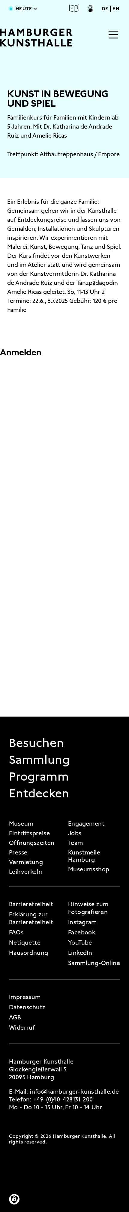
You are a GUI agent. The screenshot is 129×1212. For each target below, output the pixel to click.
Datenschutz (27, 1007)
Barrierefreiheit (31, 904)
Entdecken (39, 793)
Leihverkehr (26, 871)
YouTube (80, 942)
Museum (21, 823)
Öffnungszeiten (32, 842)
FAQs (16, 932)
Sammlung (39, 760)
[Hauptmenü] (113, 35)
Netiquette (24, 942)
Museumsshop (88, 869)
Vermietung (26, 862)
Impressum (25, 997)
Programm (39, 776)
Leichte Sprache (74, 8)
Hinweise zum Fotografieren (88, 908)
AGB (15, 1017)
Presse (18, 852)
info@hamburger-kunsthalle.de (74, 1091)
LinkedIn (80, 953)
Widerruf (22, 1027)
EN (115, 9)
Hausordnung (28, 953)
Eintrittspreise (29, 833)
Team (75, 842)
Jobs (75, 833)
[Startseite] (36, 37)
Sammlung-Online (94, 963)
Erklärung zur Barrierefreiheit (31, 918)
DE (105, 9)
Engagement (86, 823)
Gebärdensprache (91, 8)
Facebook (81, 932)
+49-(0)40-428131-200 (63, 1099)
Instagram (82, 922)
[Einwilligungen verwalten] (14, 1199)
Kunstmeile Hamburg (84, 856)
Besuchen (36, 743)
